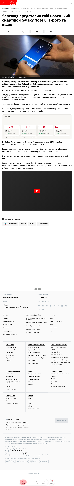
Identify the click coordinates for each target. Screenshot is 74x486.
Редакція (5, 318)
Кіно (30, 371)
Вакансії (52, 318)
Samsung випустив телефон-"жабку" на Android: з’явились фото (42, 104)
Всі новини (10, 345)
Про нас (5, 315)
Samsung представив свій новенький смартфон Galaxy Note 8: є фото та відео (44, 8)
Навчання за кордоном (58, 386)
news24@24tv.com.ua (10, 297)
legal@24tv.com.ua (27, 453)
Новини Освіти (56, 371)
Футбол (30, 401)
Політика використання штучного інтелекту (36, 319)
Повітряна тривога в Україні (37, 355)
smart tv (32, 461)
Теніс (30, 403)
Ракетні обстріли (33, 347)
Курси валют (10, 376)
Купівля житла (10, 401)
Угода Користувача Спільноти (35, 326)
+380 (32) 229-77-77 (16, 451)
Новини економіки (13, 371)
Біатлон (30, 406)
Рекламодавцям (7, 331)
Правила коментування (33, 329)
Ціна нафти (9, 374)
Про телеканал (7, 324)
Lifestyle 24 (5, 8)
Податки (8, 386)
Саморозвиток (55, 384)
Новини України (11, 350)
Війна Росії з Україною (36, 345)
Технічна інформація (32, 332)
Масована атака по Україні (36, 358)
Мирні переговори (34, 352)
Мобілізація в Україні (59, 345)
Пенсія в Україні (11, 389)
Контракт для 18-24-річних (59, 357)
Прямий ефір (10, 352)
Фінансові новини (12, 379)
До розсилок (61, 420)
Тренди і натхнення (12, 403)
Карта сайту (53, 328)
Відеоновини (10, 355)
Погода (8, 360)
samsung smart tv (43, 461)
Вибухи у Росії (32, 360)
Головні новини (11, 347)
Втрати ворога (33, 363)
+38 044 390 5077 (44, 297)
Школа (53, 379)
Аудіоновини (10, 358)
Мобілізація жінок (56, 355)
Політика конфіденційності (34, 315)
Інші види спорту (33, 409)
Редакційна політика (9, 321)
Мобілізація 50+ (56, 352)
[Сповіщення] (71, 3)
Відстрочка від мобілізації (59, 360)
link (39, 305)
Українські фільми (34, 376)
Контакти (52, 315)
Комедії (30, 382)
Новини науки (15, 8)
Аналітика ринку (11, 398)
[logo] (12, 3)
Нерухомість (10, 396)
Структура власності (56, 321)
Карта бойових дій (34, 350)
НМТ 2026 (54, 381)
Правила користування (10, 334)
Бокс (29, 398)
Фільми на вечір (33, 379)
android (10, 461)
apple (21, 461)
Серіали (30, 384)
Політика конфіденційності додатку (36, 322)
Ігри (51, 331)
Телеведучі (6, 328)
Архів (51, 324)
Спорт (30, 396)
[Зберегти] (65, 31)
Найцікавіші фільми (34, 374)
